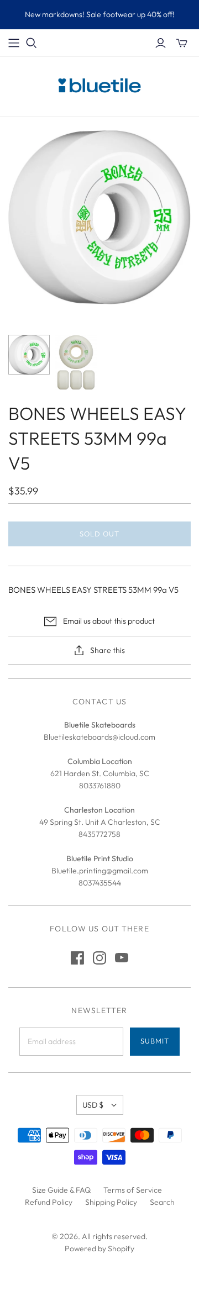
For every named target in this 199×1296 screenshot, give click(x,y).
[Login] (160, 43)
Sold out (99, 533)
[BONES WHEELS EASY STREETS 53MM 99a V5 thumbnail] (29, 355)
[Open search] (31, 43)
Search (162, 1202)
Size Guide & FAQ (61, 1190)
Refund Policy (48, 1202)
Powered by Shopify (99, 1248)
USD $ (92, 1105)
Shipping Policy (111, 1202)
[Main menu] (13, 43)
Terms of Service (132, 1190)
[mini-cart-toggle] (182, 43)
